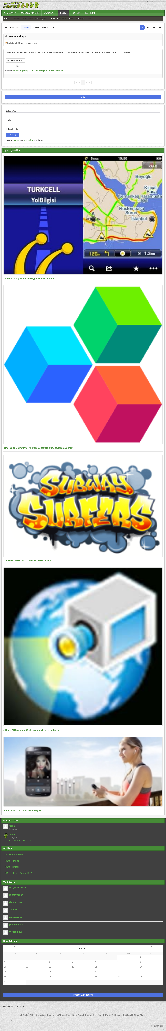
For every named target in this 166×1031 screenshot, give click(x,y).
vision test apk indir (41, 71)
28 (96, 977)
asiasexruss (15, 917)
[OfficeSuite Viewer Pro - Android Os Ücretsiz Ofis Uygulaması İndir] (83, 364)
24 (5, 977)
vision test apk (58, 71)
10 (5, 967)
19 (50, 972)
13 (73, 967)
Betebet (51, 1015)
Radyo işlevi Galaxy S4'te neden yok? (22, 810)
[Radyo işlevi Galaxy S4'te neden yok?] (83, 772)
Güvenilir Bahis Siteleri (135, 1015)
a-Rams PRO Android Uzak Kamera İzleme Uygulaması (31, 730)
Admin (12, 834)
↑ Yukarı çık (157, 1025)
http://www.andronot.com (20, 841)
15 (118, 967)
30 (141, 977)
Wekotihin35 (15, 932)
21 (96, 972)
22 (118, 972)
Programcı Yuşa (17, 887)
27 (73, 977)
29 (118, 977)
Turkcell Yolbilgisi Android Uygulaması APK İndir (28, 278)
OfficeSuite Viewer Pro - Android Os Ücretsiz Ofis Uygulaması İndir (38, 448)
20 (73, 972)
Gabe (12, 826)
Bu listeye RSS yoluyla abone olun (22, 43)
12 (50, 967)
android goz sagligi (23, 71)
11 (27, 967)
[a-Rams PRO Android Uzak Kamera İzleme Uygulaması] (83, 646)
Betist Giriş (40, 1015)
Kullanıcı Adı (11, 111)
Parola (8, 120)
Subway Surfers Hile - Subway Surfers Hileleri (27, 561)
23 (141, 972)
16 (141, 967)
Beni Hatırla (13, 129)
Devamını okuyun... (15, 60)
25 (27, 977)
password (16, 140)
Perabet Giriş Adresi (94, 1015)
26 (50, 977)
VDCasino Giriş (27, 1015)
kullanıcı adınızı (28, 140)
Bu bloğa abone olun (83, 995)
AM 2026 (83, 948)
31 (5, 982)
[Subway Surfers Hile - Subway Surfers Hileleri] (83, 506)
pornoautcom (16, 924)
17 (5, 972)
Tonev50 (13, 909)
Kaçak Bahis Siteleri (114, 1015)
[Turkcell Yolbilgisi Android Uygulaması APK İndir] (83, 215)
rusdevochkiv (16, 895)
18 (27, 972)
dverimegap (15, 902)
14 (96, 967)
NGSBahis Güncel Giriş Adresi (70, 1015)
